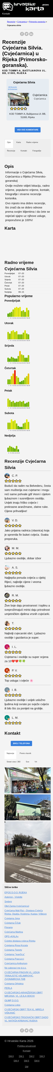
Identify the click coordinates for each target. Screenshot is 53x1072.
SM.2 (31, 1056)
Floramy (9, 927)
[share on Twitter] (26, 35)
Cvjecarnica (22, 22)
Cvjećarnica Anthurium (16, 963)
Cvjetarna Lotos (12, 1005)
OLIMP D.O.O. (12, 1000)
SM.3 (42, 1056)
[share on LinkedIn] (31, 35)
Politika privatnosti (26, 1046)
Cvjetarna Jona (12, 918)
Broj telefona (21, 743)
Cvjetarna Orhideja (14, 983)
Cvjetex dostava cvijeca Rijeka (20, 941)
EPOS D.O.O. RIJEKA (16, 892)
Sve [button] (27, 762)
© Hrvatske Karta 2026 (19, 1040)
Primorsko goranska (37, 22)
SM (26, 1067)
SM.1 (21, 1056)
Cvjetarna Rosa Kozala (16, 945)
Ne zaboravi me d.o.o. (15, 968)
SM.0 (11, 1056)
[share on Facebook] (22, 35)
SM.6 (36, 1061)
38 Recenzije (12, 87)
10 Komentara (12, 89)
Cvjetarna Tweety (13, 950)
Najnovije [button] (10, 753)
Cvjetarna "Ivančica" (15, 954)
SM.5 (26, 1061)
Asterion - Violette (13, 897)
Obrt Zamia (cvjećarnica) (17, 906)
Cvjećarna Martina (14, 932)
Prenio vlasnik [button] (25, 753)
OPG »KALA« (12, 936)
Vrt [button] (36, 762)
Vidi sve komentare (27, 130)
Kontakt (6, 14)
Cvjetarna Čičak (13, 923)
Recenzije (11, 22)
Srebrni (8, 901)
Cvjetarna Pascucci (14, 959)
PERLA (8, 988)
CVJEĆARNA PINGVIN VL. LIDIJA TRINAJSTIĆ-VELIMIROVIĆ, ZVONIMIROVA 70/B (22, 975)
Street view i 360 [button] (13, 762)
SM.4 (16, 1061)
